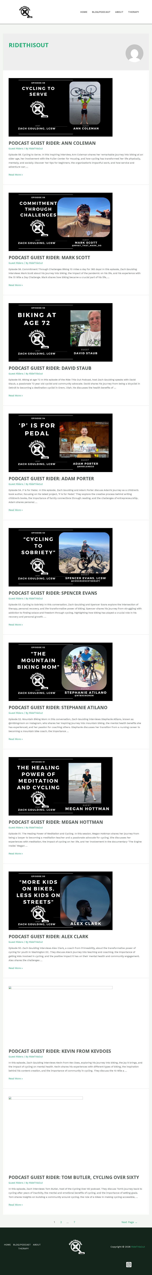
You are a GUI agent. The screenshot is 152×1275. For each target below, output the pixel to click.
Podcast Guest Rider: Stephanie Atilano (58, 707)
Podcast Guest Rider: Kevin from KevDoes (60, 1051)
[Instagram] (129, 1265)
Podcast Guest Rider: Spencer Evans (53, 593)
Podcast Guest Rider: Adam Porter (51, 478)
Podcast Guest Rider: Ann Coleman (52, 143)
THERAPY (133, 12)
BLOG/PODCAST (101, 12)
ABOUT (119, 12)
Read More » (16, 174)
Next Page (129, 1222)
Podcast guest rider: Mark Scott (49, 257)
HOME (83, 12)
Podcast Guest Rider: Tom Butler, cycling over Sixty (74, 1177)
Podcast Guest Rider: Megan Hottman (56, 822)
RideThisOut (138, 1246)
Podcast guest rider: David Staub (50, 368)
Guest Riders (16, 148)
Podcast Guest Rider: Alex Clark (48, 936)
